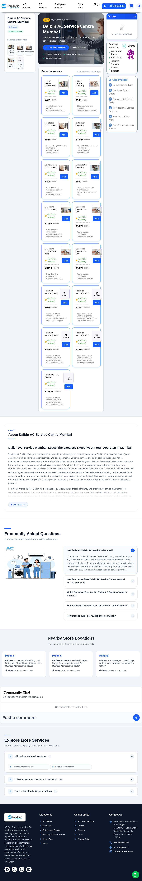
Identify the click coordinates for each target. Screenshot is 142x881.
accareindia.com (121, 847)
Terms (80, 834)
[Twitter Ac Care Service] (14, 869)
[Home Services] (10, 6)
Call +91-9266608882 (57, 48)
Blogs (45, 843)
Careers (81, 830)
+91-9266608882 (116, 6)
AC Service (47, 821)
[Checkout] (131, 6)
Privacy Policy (84, 839)
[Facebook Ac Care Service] (7, 869)
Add (63, 92)
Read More (16, 504)
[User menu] (139, 6)
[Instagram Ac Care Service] (21, 869)
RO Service (48, 826)
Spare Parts (48, 839)
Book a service (79, 48)
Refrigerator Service (51, 830)
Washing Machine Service (54, 834)
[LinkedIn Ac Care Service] (29, 869)
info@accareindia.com (123, 851)
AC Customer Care (86, 821)
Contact (81, 826)
